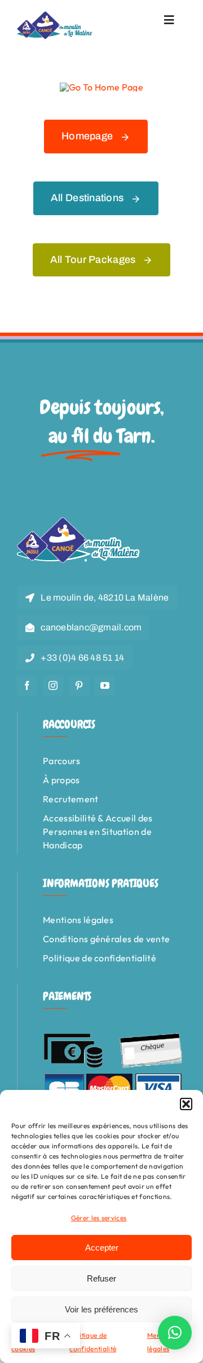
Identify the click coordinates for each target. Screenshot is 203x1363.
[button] (186, 1104)
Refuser (101, 1278)
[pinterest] (79, 685)
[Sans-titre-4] (55, 15)
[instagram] (53, 685)
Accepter (101, 1247)
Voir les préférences (101, 1309)
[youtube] (105, 685)
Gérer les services (99, 1218)
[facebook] (27, 685)
